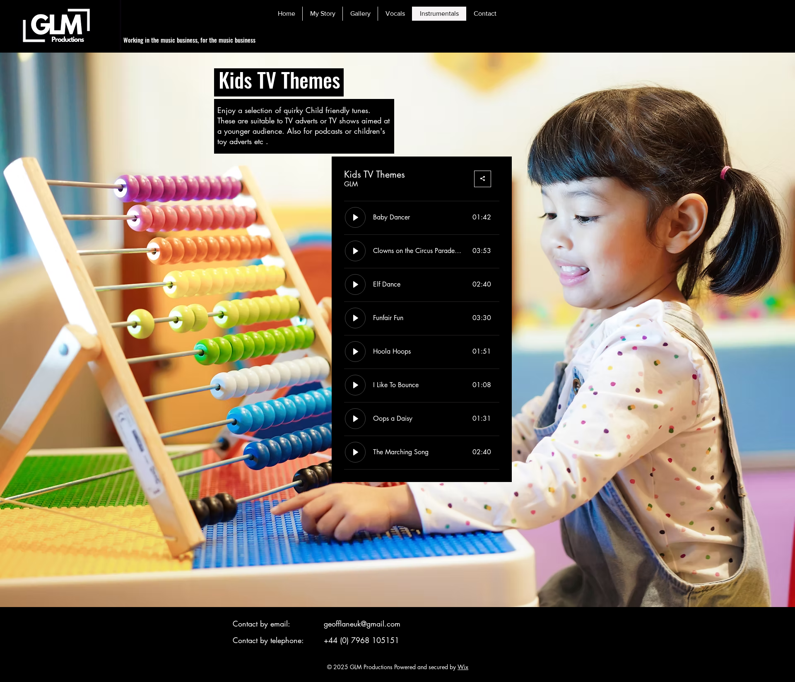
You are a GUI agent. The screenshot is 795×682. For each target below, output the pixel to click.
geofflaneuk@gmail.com (362, 624)
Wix (463, 667)
